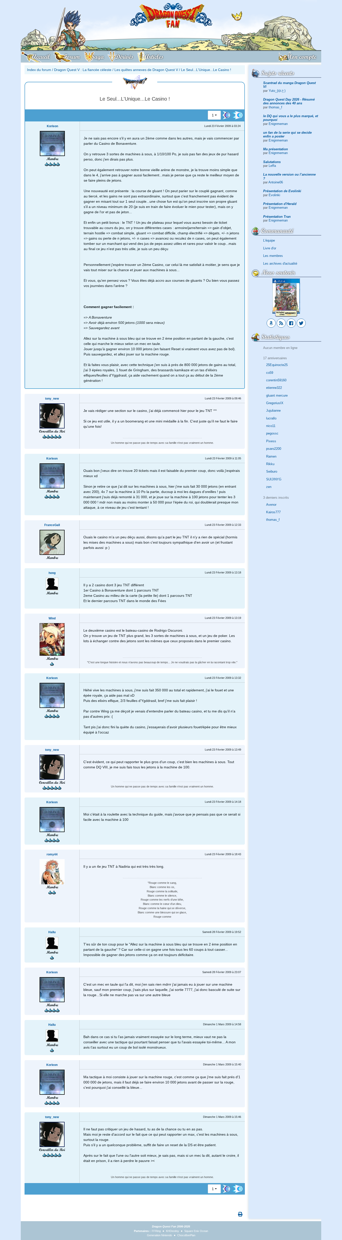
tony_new (52, 398)
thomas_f (275, 107)
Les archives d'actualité (280, 263)
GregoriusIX (274, 403)
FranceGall (52, 525)
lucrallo (271, 418)
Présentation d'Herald (279, 204)
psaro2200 (273, 449)
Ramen (271, 456)
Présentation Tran (277, 216)
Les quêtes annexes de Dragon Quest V (146, 70)
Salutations (272, 162)
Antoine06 (275, 182)
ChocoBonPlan (186, 1235)
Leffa (272, 166)
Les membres (273, 256)
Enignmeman (278, 124)
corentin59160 (276, 380)
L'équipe (269, 240)
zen (268, 487)
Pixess (271, 441)
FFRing (156, 1230)
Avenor (271, 504)
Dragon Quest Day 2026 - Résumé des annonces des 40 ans (289, 101)
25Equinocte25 (277, 365)
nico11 (270, 426)
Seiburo (271, 471)
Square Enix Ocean (196, 1230)
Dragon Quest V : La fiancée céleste (82, 70)
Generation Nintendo (159, 1235)
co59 (269, 373)
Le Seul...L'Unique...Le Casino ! (206, 70)
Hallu (52, 932)
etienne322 (274, 388)
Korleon (52, 126)
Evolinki (274, 195)
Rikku (270, 464)
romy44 (52, 854)
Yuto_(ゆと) (277, 91)
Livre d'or (269, 248)
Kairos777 (273, 512)
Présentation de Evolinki (282, 191)
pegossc (272, 433)
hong (52, 573)
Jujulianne (273, 410)
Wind (52, 618)
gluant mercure (277, 395)
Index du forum (39, 70)
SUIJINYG (273, 479)
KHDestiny (172, 1230)
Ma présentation (275, 149)
